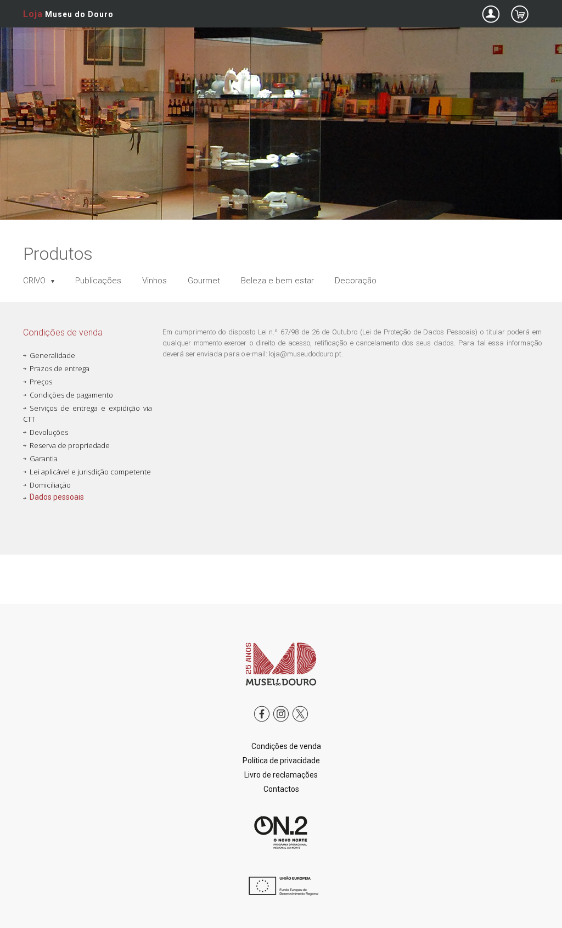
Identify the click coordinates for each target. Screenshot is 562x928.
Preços (41, 382)
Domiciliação (50, 485)
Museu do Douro (68, 14)
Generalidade (52, 355)
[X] (300, 722)
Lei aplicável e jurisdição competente (90, 472)
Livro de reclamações (281, 774)
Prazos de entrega (59, 368)
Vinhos (154, 281)
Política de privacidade (281, 760)
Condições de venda (286, 746)
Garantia (44, 458)
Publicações (98, 281)
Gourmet (204, 281)
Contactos (281, 789)
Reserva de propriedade (70, 445)
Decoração (355, 281)
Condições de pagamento (71, 395)
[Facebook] (262, 722)
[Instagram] (281, 722)
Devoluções (49, 432)
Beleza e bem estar (277, 281)
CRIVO (35, 281)
